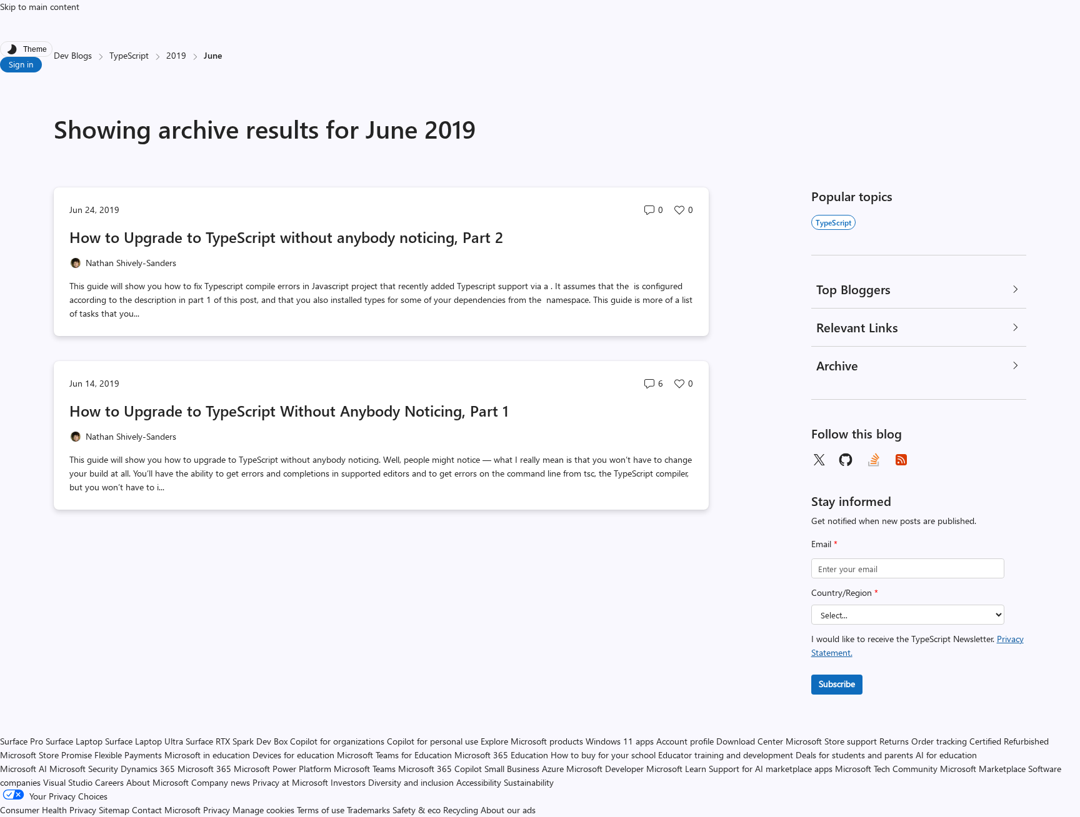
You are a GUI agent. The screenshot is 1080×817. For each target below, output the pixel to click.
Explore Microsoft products (532, 741)
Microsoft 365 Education (501, 755)
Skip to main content (39, 6)
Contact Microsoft (166, 810)
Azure (553, 769)
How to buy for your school (603, 755)
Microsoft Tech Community (886, 769)
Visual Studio (67, 782)
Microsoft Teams (365, 769)
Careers (109, 782)
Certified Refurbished (1009, 741)
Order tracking (939, 741)
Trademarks (368, 810)
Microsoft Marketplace (983, 769)
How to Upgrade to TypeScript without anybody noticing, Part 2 (286, 237)
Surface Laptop (74, 741)
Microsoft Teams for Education (394, 755)
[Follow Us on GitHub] (846, 459)
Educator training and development (725, 755)
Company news (220, 782)
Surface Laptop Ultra (144, 741)
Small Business (511, 769)
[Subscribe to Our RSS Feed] (901, 459)
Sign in (21, 64)
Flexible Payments (128, 755)
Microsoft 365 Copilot (440, 769)
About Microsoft (157, 782)
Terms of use (320, 810)
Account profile (685, 741)
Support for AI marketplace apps (770, 769)
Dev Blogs (73, 55)
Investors (348, 782)
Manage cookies (263, 810)
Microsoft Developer (605, 769)
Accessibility (478, 782)
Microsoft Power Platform (282, 769)
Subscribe (837, 684)
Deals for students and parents (854, 755)
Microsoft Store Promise (46, 755)
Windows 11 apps (620, 741)
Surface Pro (21, 741)
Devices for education (293, 755)
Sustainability (529, 782)
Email (824, 544)
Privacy (217, 810)
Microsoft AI (23, 769)
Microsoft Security (83, 769)
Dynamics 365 (148, 769)
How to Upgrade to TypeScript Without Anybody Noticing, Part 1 (289, 410)
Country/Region (844, 592)
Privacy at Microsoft (290, 782)
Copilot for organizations (337, 741)
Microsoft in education (207, 755)
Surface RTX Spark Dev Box (237, 741)
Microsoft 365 (204, 769)
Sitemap (114, 810)
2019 (176, 55)
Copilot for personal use (432, 741)
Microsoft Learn (676, 769)
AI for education (946, 755)
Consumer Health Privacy (48, 810)
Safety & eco (416, 810)
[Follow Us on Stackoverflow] (873, 459)
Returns (894, 741)
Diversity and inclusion (411, 782)
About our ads (508, 810)
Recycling (460, 810)
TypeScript (129, 55)
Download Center (749, 741)
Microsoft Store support (831, 741)
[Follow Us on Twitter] (818, 459)
